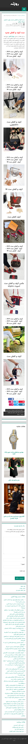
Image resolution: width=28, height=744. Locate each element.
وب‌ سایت (22, 571)
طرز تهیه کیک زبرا (19, 729)
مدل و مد (19, 15)
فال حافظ (23, 586)
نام (23, 557)
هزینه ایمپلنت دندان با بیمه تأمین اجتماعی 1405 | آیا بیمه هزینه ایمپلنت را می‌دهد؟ (15, 606)
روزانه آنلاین (11, 36)
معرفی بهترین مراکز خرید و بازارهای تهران (13, 703)
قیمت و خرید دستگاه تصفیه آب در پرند (14, 705)
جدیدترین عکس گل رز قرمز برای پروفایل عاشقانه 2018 (16, 413)
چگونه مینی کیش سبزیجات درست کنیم (14, 410)
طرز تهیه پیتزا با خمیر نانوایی (16, 731)
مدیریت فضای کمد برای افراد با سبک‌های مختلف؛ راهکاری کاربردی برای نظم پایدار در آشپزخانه (14, 638)
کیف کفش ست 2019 (9, 24)
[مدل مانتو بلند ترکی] (14, 477)
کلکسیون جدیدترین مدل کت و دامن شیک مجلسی (14, 517)
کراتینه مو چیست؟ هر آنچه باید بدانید (14, 712)
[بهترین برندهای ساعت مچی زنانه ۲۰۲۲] (14, 449)
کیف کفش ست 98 (21, 25)
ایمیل (23, 564)
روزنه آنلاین (23, 15)
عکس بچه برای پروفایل (18, 727)
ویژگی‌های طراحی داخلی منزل (17, 614)
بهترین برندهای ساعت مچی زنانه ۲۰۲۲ (14, 453)
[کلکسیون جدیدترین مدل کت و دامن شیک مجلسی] (14, 513)
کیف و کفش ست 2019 (14, 25)
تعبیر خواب (22, 588)
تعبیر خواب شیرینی (19, 725)
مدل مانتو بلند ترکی (14, 480)
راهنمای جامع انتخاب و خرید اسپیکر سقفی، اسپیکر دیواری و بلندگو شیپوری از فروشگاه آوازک (15, 649)
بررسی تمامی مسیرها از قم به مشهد (15, 701)
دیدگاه (22, 535)
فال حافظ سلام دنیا (20, 590)
